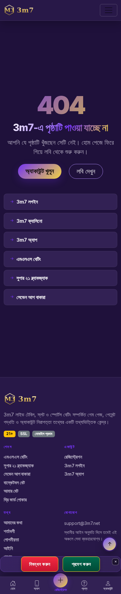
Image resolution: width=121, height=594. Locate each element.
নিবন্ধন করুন (40, 564)
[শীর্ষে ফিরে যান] (109, 544)
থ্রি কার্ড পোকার (15, 500)
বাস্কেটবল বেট (14, 483)
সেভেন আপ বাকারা (17, 474)
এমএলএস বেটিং (16, 457)
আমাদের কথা (13, 523)
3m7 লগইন (74, 466)
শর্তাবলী (9, 531)
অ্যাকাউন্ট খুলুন (39, 171)
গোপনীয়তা (11, 540)
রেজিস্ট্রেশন (73, 457)
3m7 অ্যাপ (74, 474)
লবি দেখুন (86, 171)
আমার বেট (11, 491)
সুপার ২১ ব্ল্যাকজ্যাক (19, 466)
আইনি (8, 548)
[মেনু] (108, 10)
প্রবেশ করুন (81, 564)
